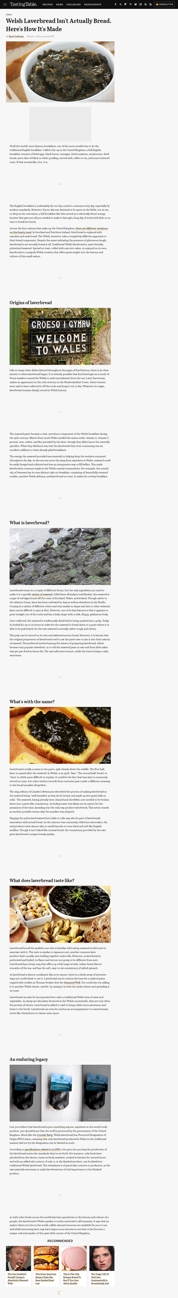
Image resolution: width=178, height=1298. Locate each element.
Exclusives (74, 4)
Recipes (48, 4)
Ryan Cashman (16, 36)
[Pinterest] (130, 5)
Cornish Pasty (44, 1135)
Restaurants (92, 4)
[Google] (145, 5)
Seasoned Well (72, 982)
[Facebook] (115, 5)
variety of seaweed (42, 594)
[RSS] (150, 5)
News (59, 4)
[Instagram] (140, 5)
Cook (9, 14)
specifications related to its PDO (42, 1149)
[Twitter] (120, 5)
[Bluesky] (135, 5)
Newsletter (166, 4)
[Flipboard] (125, 5)
